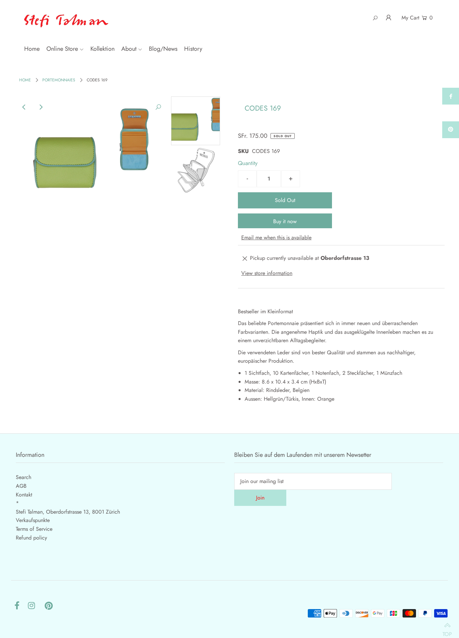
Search (23, 477)
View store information (266, 273)
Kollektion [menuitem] (102, 48)
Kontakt (24, 495)
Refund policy (31, 538)
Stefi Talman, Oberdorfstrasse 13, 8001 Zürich (68, 512)
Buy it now (285, 221)
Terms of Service (34, 529)
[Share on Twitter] (450, 113)
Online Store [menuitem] (62, 48)
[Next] (40, 107)
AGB (21, 486)
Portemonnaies (58, 80)
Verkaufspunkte (33, 520)
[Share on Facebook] (450, 96)
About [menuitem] (128, 48)
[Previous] (24, 107)
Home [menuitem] (32, 48)
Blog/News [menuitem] (163, 48)
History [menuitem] (193, 48)
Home (25, 80)
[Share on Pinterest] (450, 129)
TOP (447, 630)
